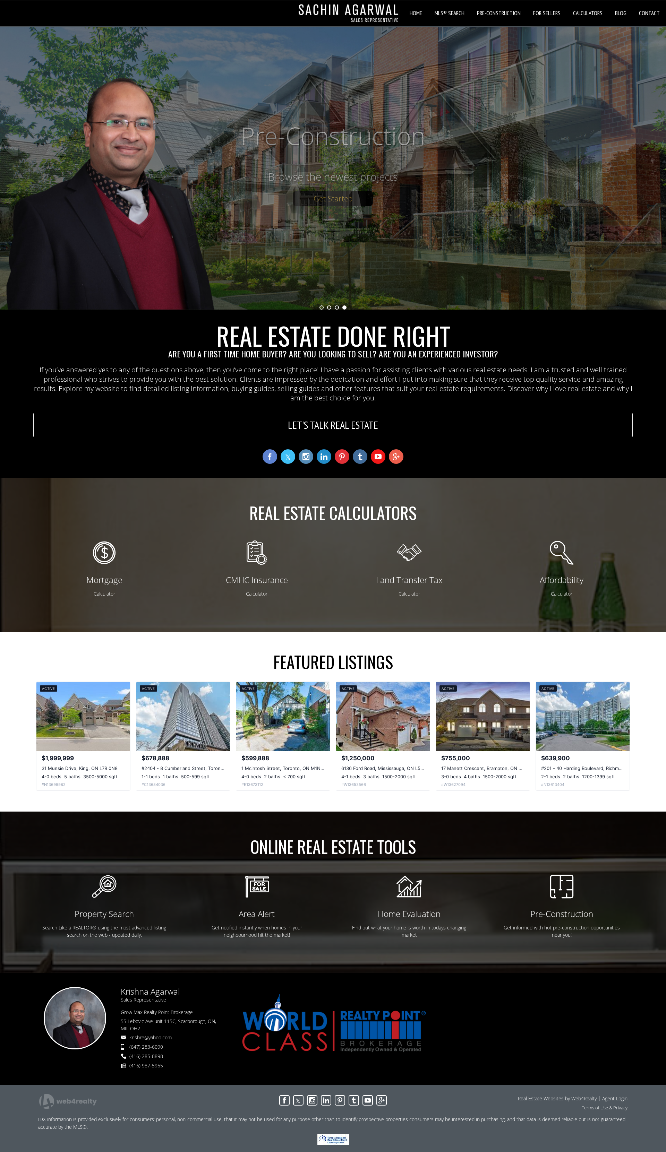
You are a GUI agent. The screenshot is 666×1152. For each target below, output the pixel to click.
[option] (333, 168)
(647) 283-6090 (146, 1046)
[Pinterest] (340, 1100)
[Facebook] (284, 1100)
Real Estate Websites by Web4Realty (557, 1098)
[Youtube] (367, 1100)
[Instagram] (312, 1100)
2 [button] (329, 307)
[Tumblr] (354, 1100)
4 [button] (344, 307)
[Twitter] (298, 1100)
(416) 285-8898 (146, 1056)
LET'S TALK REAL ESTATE (333, 425)
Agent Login (614, 1098)
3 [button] (337, 307)
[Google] (381, 1100)
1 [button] (321, 307)
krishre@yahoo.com (150, 1037)
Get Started (333, 202)
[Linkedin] (326, 1100)
